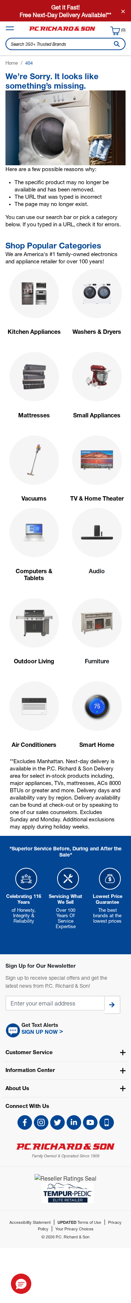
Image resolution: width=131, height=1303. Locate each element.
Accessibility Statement (30, 1222)
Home (11, 63)
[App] (106, 1122)
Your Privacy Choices (74, 1228)
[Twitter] (57, 1122)
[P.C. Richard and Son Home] (62, 30)
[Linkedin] (74, 1122)
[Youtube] (90, 1122)
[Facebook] (24, 1122)
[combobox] (65, 44)
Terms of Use (79, 1222)
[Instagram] (41, 1122)
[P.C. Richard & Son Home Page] (65, 1146)
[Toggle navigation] (9, 28)
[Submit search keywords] (115, 44)
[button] (65, 1030)
